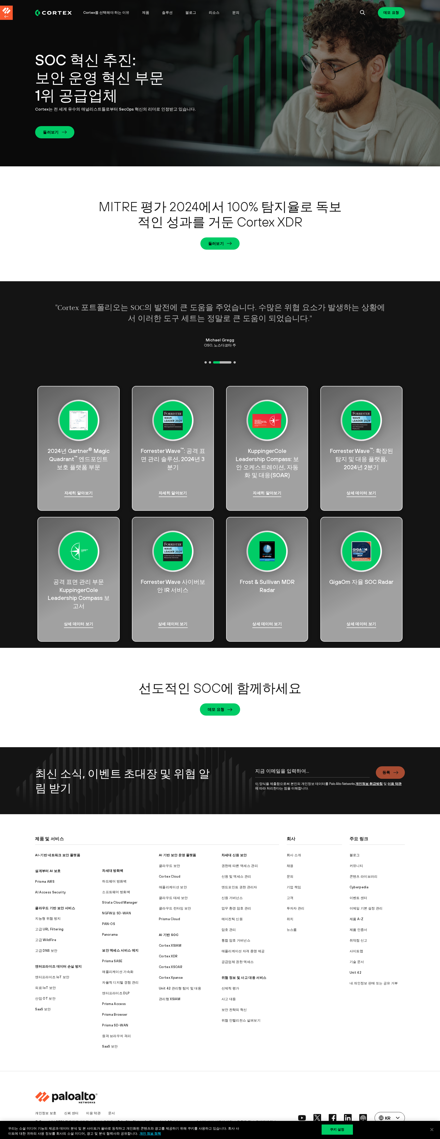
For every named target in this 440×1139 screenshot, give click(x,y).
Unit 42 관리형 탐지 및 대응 (180, 988)
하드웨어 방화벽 (114, 881)
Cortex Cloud (169, 876)
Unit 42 (355, 972)
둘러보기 (51, 132)
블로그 (190, 12)
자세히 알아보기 (78, 493)
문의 (235, 12)
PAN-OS (108, 924)
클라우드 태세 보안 (173, 898)
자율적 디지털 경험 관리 (120, 982)
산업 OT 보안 (45, 998)
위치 (290, 919)
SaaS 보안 (43, 1009)
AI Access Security (50, 892)
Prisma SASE (112, 961)
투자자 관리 (296, 908)
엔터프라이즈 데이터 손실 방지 (58, 966)
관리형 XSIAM (169, 999)
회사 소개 (294, 855)
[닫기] (431, 1129)
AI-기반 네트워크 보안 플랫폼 (57, 855)
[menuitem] (56, 12)
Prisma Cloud (169, 919)
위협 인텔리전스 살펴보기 (241, 1020)
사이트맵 (356, 951)
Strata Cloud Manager (120, 902)
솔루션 (167, 12)
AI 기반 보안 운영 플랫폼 (177, 855)
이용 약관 (395, 784)
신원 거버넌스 (232, 898)
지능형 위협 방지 (48, 918)
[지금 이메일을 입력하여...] (312, 774)
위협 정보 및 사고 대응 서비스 (244, 978)
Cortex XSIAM (170, 945)
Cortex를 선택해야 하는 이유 (106, 12)
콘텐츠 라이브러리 (364, 876)
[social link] (302, 1118)
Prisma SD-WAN (115, 1025)
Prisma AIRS (44, 881)
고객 (290, 898)
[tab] (205, 362)
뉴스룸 (292, 930)
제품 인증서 (358, 930)
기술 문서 (357, 962)
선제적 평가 (230, 988)
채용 (290, 866)
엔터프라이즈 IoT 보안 (52, 977)
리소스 (214, 12)
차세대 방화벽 (112, 871)
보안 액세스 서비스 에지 (120, 950)
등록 (386, 772)
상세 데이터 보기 (361, 493)
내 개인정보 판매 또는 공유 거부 (374, 983)
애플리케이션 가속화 (117, 972)
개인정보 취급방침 (369, 784)
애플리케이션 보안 (173, 887)
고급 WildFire (45, 940)
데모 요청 (391, 12)
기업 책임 (294, 887)
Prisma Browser (114, 1014)
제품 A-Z (357, 919)
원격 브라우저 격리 (116, 1036)
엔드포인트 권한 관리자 (239, 887)
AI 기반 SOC (168, 935)
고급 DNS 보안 (46, 951)
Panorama (110, 934)
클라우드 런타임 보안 (175, 908)
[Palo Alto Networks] (53, 13)
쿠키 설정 (337, 1129)
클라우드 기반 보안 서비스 (55, 908)
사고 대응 (229, 999)
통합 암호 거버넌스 (236, 940)
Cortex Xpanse (171, 978)
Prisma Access (114, 1004)
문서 (111, 1113)
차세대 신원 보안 (234, 855)
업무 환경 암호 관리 (236, 908)
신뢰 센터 (71, 1113)
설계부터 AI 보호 (48, 871)
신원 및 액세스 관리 (236, 876)
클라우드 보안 (169, 866)
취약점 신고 (358, 940)
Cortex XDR (168, 956)
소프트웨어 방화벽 (116, 892)
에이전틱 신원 (232, 919)
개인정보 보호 (45, 1113)
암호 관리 (229, 930)
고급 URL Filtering (49, 929)
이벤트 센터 (358, 898)
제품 (145, 12)
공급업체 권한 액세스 (238, 962)
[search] (362, 13)
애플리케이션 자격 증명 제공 (243, 951)
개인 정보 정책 (150, 1133)
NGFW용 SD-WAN (116, 913)
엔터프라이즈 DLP (116, 993)
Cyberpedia (359, 887)
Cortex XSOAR (170, 967)
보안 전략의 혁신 (234, 1010)
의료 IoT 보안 (45, 988)
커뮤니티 (356, 866)
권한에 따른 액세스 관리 (240, 866)
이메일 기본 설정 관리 (366, 908)
